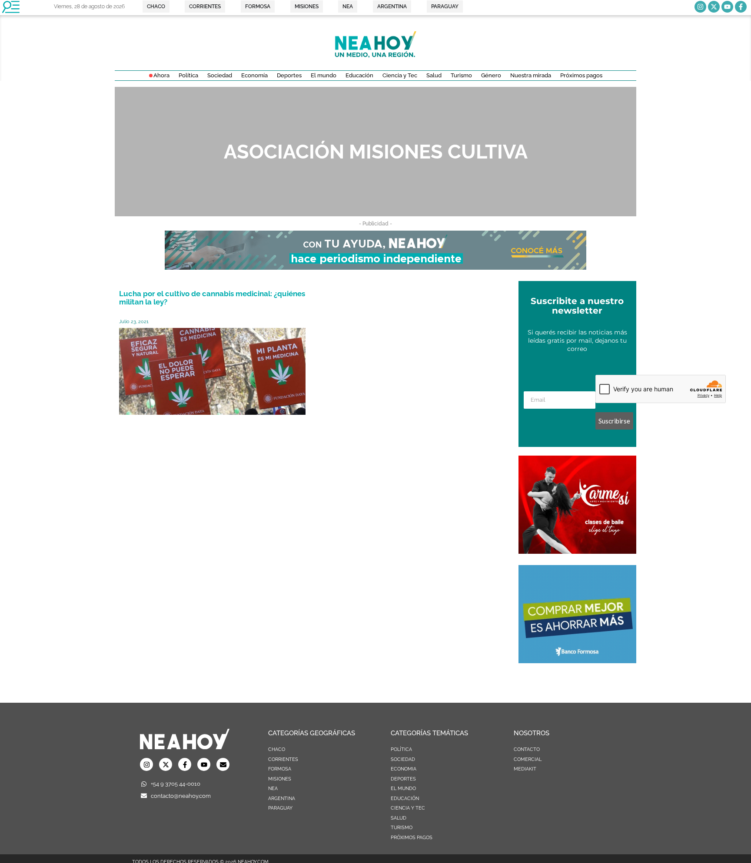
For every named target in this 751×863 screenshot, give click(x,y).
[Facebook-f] (741, 7)
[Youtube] (727, 7)
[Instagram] (700, 7)
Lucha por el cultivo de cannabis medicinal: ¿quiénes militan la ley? (212, 297)
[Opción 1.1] (375, 267)
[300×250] (577, 660)
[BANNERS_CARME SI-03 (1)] (577, 551)
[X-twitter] (714, 7)
